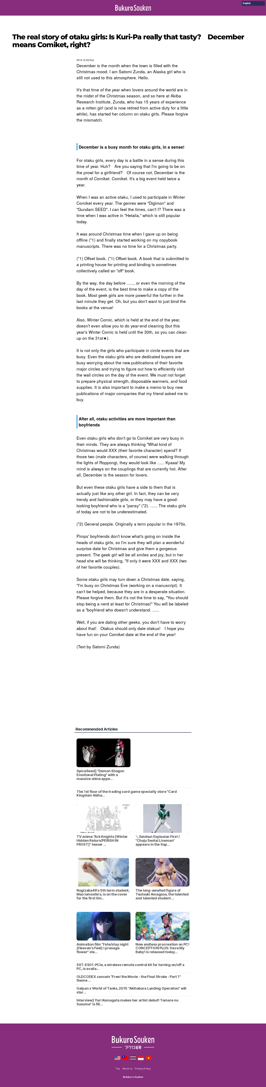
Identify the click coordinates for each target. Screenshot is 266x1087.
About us (127, 1068)
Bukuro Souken (133, 8)
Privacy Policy (143, 1068)
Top (117, 1068)
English (247, 3)
